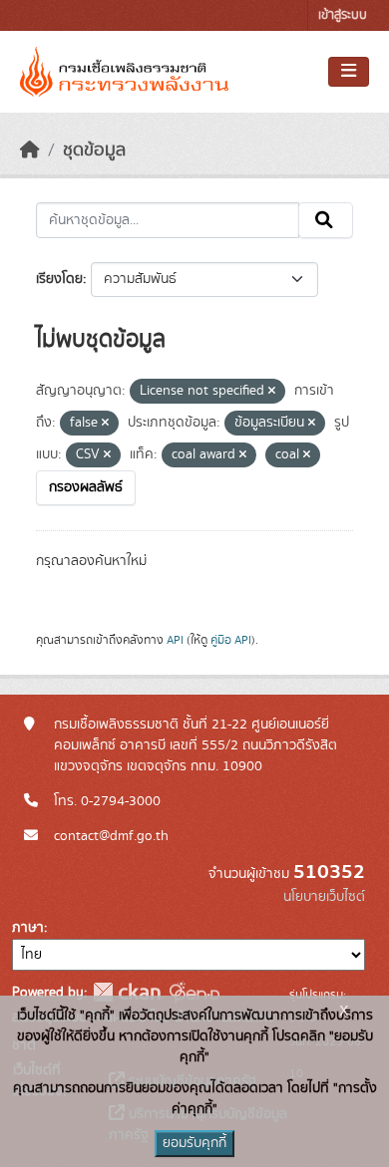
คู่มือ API (230, 640)
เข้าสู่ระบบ (342, 15)
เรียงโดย (59, 279)
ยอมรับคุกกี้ (194, 1143)
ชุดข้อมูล (94, 150)
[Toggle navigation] (348, 72)
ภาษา (28, 928)
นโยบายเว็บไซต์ (324, 897)
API (175, 640)
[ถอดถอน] (271, 392)
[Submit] (325, 220)
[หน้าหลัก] (30, 150)
